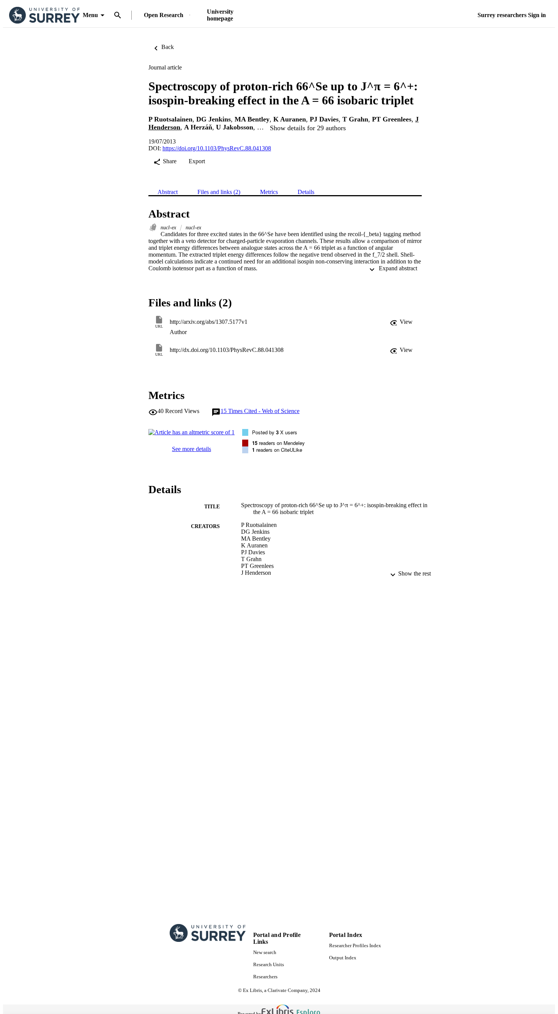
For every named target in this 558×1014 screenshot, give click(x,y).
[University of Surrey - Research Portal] (44, 15)
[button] (401, 322)
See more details (191, 449)
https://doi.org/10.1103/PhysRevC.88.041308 (216, 148)
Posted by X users (274, 432)
